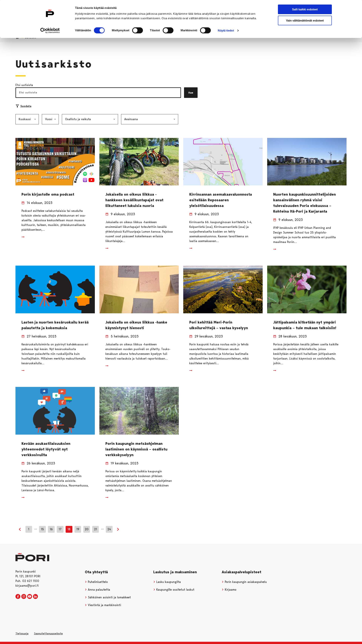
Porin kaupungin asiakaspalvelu (245, 582)
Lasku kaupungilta (168, 582)
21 (95, 529)
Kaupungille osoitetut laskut (174, 589)
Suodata (25, 106)
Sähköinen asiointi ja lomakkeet (109, 597)
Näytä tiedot (226, 30)
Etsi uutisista (24, 85)
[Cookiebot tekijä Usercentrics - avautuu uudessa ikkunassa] (50, 30)
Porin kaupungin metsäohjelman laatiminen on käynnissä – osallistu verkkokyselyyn (136, 449)
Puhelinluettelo (97, 582)
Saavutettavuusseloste (48, 633)
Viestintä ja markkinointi (104, 605)
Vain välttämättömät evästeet (305, 20)
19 (77, 529)
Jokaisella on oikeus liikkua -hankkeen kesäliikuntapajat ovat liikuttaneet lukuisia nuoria (134, 200)
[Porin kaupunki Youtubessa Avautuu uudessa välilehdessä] (29, 596)
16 (51, 529)
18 (69, 529)
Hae (190, 92)
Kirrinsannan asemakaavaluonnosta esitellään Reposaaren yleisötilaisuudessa (220, 200)
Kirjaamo (230, 589)
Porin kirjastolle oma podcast (47, 194)
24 (109, 529)
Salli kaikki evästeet (305, 9)
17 (60, 529)
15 (42, 529)
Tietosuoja (21, 633)
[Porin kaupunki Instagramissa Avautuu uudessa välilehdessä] (23, 596)
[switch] (137, 30)
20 (87, 529)
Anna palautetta (98, 589)
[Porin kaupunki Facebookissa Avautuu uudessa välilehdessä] (17, 596)
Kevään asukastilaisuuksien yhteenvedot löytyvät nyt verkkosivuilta (45, 449)
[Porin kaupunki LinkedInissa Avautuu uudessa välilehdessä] (35, 596)
